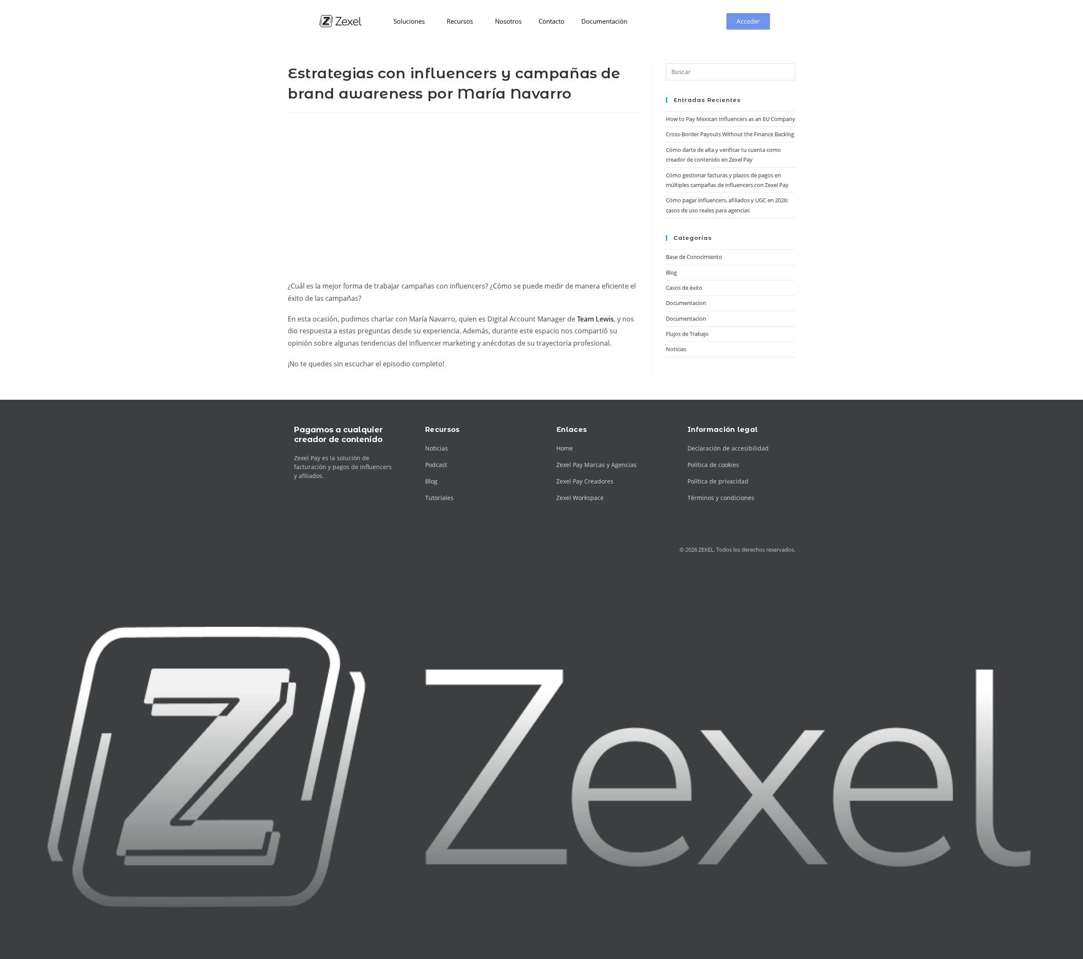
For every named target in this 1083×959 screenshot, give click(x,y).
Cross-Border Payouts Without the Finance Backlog (730, 134)
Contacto (551, 21)
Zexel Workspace (580, 498)
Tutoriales (439, 498)
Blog (671, 272)
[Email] (354, 549)
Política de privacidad (717, 481)
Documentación (604, 21)
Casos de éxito (684, 287)
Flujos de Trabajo (687, 334)
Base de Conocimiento (694, 257)
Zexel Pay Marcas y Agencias (596, 465)
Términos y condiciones (720, 498)
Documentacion (686, 303)
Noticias (676, 349)
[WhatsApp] (370, 549)
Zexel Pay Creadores (584, 481)
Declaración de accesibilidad (728, 448)
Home (564, 448)
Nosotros (508, 21)
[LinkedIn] (339, 549)
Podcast (436, 465)
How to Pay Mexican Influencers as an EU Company (730, 119)
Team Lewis (595, 319)
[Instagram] (324, 549)
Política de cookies (713, 465)
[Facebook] (309, 549)
